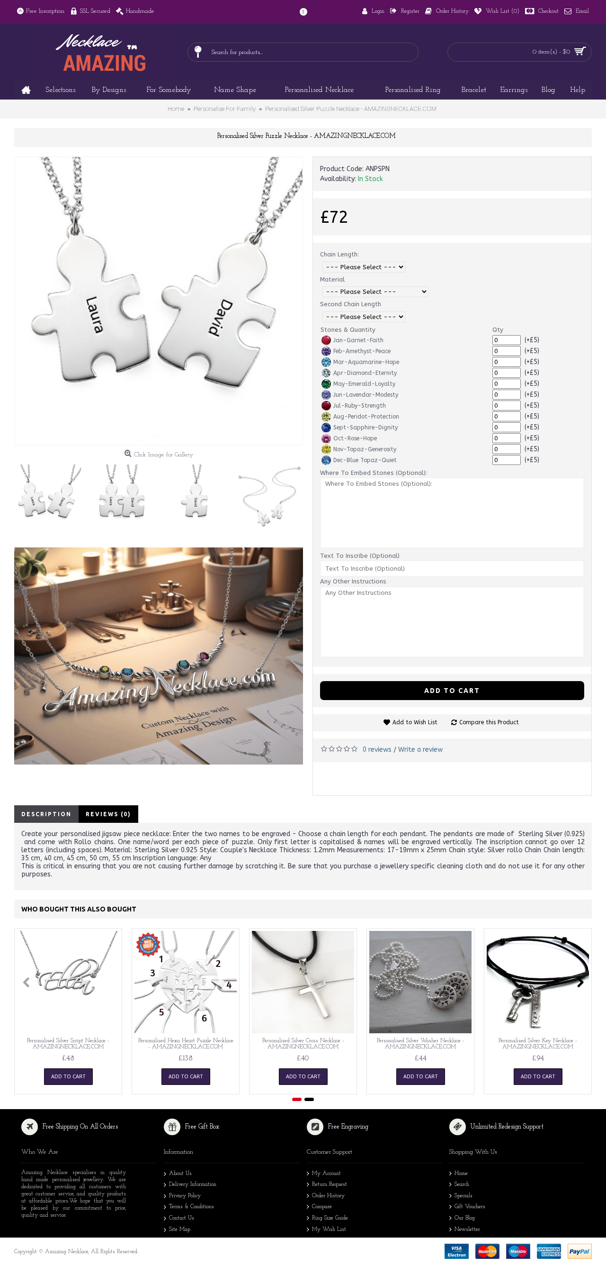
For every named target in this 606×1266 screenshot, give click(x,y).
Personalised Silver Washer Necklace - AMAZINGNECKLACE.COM (420, 1044)
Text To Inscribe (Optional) (360, 555)
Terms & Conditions (191, 1207)
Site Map (179, 1229)
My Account (326, 1173)
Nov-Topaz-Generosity (364, 449)
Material (332, 279)
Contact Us (181, 1218)
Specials (463, 1196)
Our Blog (464, 1218)
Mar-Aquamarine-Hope (366, 362)
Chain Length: (339, 254)
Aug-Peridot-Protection (366, 416)
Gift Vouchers (469, 1207)
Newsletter (467, 1229)
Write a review (420, 750)
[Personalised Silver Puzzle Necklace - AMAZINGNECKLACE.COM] (158, 301)
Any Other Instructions (353, 581)
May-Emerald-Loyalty (364, 384)
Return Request (329, 1184)
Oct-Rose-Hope (355, 438)
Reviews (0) (108, 814)
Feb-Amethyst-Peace (362, 351)
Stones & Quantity (348, 329)
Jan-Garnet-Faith (358, 340)
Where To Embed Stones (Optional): (373, 472)
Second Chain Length (350, 304)
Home (461, 1173)
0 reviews (377, 750)
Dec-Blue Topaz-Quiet (365, 460)
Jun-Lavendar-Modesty (365, 395)
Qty (497, 329)
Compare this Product (489, 722)
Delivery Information (192, 1184)
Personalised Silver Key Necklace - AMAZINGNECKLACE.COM (538, 1044)
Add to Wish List (414, 722)
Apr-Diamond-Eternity (365, 373)
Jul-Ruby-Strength (359, 405)
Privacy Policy (185, 1196)
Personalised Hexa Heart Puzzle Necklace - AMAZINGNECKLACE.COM (185, 1044)
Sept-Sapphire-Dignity (365, 427)
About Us (180, 1173)
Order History (328, 1196)
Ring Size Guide (330, 1218)
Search (461, 1184)
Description (46, 814)
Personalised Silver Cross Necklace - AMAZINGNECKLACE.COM (303, 1044)
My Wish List (329, 1229)
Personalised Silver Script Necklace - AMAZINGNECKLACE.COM (68, 1044)
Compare (322, 1207)
